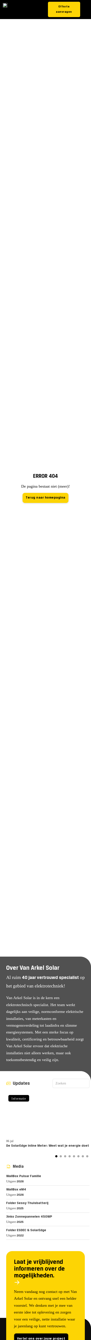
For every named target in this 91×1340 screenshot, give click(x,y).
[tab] (56, 1156)
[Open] (86, 9)
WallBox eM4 (16, 1189)
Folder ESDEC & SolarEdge (26, 1230)
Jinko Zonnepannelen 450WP (29, 1216)
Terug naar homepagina (45, 497)
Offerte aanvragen (64, 9)
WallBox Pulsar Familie (23, 1176)
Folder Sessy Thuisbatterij (27, 1203)
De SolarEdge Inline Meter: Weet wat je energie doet (47, 1146)
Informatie (18, 1098)
